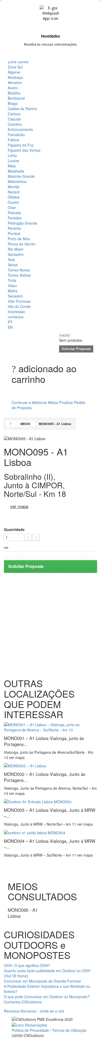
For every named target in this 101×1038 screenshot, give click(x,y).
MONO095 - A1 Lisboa (23, 913)
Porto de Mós (19, 238)
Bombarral (16, 98)
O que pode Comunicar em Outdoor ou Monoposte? (47, 996)
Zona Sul (15, 66)
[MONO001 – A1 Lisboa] (50, 726)
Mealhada (16, 171)
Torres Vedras (19, 275)
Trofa (12, 280)
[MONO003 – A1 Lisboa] (37, 801)
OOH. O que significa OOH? (27, 965)
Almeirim (15, 82)
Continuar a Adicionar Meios (35, 402)
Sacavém (15, 296)
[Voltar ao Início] (10, 423)
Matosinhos (17, 181)
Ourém (13, 202)
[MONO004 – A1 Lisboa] (34, 831)
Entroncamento (20, 129)
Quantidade (14, 529)
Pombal (14, 233)
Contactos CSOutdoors (23, 1001)
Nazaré (14, 191)
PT (10, 322)
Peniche (14, 228)
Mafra (12, 290)
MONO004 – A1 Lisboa (49, 844)
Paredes (14, 217)
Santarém (16, 254)
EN (10, 327)
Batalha (14, 93)
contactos (16, 316)
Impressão (16, 311)
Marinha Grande (21, 176)
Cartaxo (14, 113)
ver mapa (19, 506)
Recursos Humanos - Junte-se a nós (34, 1011)
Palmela (14, 212)
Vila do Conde (19, 306)
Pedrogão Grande (22, 223)
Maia (12, 165)
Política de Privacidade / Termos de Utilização (49, 1030)
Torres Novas (19, 270)
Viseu (12, 285)
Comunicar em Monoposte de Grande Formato (42, 981)
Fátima (13, 139)
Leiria (12, 155)
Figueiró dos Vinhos (24, 150)
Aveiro (13, 87)
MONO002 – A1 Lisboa (44, 777)
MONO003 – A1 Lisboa (49, 813)
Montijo (14, 186)
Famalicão (16, 134)
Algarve (14, 72)
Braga (13, 103)
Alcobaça (15, 77)
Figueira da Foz (21, 145)
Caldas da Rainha (22, 108)
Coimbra (15, 124)
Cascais (14, 119)
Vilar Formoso (19, 301)
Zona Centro (18, 61)
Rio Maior (16, 249)
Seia (11, 259)
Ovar (12, 207)
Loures (13, 160)
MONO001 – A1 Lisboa (44, 741)
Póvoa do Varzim (21, 243)
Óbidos (13, 197)
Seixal (13, 264)
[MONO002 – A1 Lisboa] (25, 765)
